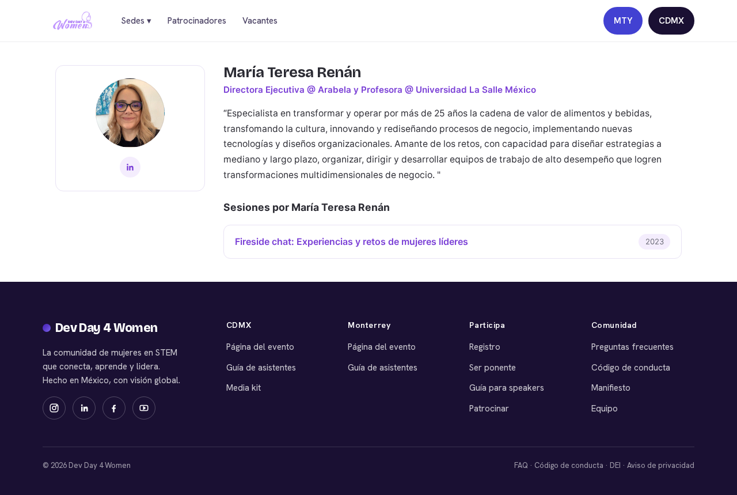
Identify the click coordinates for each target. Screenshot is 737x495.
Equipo (604, 408)
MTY (623, 21)
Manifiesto (610, 388)
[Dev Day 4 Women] (72, 20)
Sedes (136, 21)
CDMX (671, 21)
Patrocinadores (197, 21)
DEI (615, 465)
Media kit (243, 388)
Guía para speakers (506, 388)
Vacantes (260, 21)
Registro (484, 347)
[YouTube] (143, 408)
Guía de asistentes (261, 367)
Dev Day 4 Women (106, 327)
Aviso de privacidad (660, 465)
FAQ (521, 465)
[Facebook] (114, 408)
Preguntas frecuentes (632, 347)
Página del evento (260, 347)
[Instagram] (54, 408)
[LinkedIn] (130, 167)
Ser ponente (492, 367)
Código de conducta (630, 367)
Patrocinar (489, 408)
